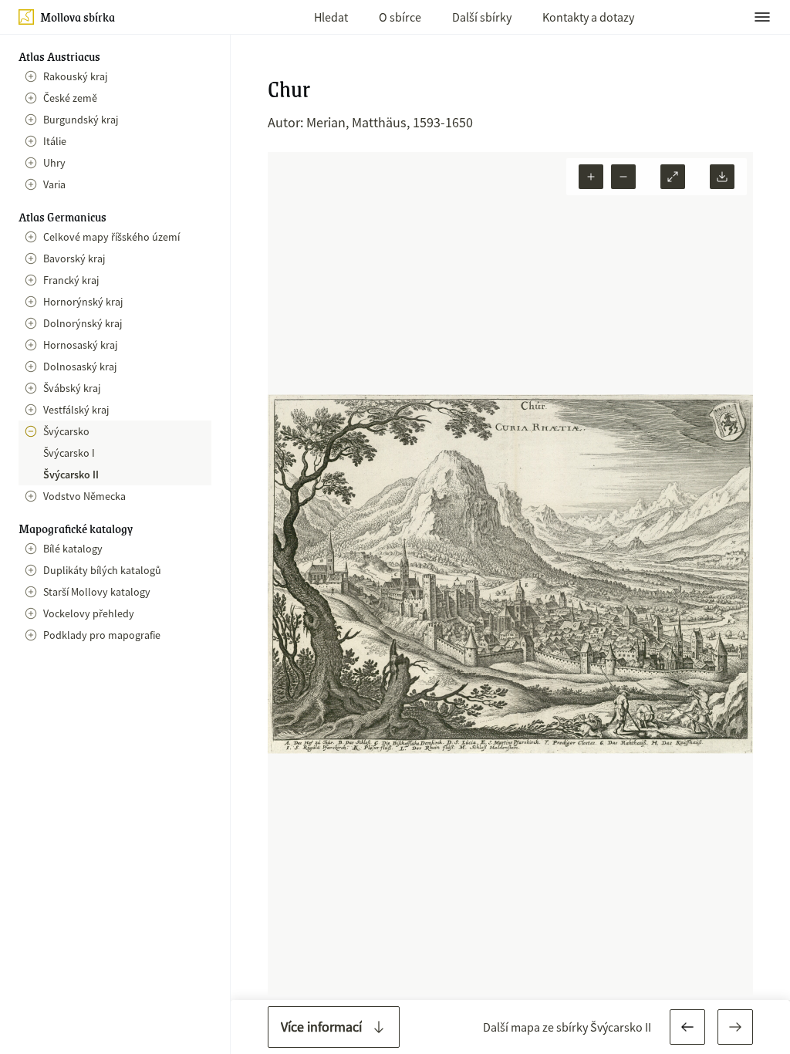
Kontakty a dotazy (588, 17)
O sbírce (400, 17)
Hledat (331, 17)
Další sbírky (481, 17)
